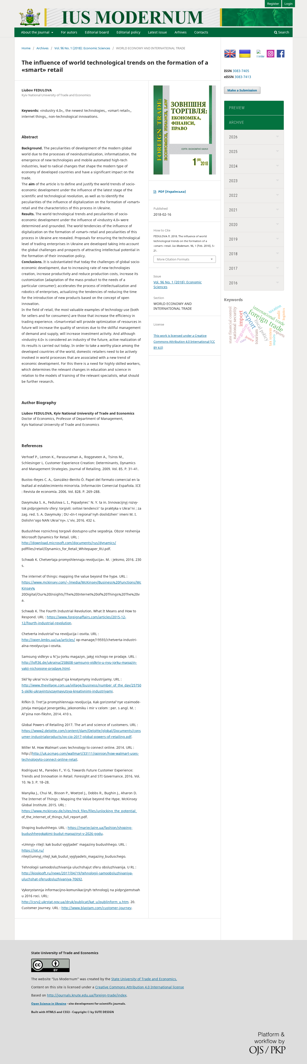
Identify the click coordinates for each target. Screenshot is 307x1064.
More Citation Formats (173, 259)
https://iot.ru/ (33, 850)
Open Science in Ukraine (48, 1004)
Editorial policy (128, 32)
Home (26, 48)
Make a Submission (242, 90)
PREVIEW (237, 108)
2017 (233, 268)
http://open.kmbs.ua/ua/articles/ (48, 639)
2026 (233, 137)
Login (288, 3)
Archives (42, 48)
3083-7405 (241, 70)
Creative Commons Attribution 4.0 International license (139, 987)
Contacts (201, 32)
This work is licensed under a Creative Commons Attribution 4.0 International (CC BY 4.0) (184, 341)
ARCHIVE (236, 122)
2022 (233, 195)
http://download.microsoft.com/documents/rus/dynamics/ (69, 542)
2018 (233, 254)
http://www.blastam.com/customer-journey (96, 908)
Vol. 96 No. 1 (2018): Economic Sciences (82, 48)
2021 (233, 210)
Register (273, 3)
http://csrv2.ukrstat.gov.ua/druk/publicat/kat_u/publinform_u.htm (75, 902)
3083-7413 (243, 76)
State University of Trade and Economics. (144, 979)
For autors (69, 32)
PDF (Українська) (172, 191)
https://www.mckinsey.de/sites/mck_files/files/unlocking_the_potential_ (79, 811)
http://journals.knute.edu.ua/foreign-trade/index (86, 995)
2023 (233, 181)
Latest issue (157, 32)
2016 (233, 283)
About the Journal (35, 32)
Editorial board (97, 32)
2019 (233, 239)
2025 (233, 151)
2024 (233, 166)
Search (283, 32)
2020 (233, 224)
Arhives (181, 32)
